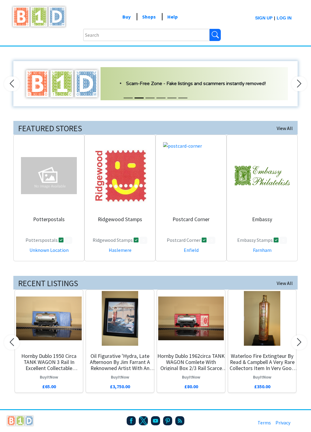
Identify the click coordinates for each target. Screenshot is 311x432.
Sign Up (263, 17)
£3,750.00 (120, 386)
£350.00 (262, 386)
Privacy (282, 423)
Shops (149, 17)
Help (172, 17)
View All (285, 128)
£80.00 (191, 386)
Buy (126, 17)
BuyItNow (49, 377)
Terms (264, 423)
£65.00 (49, 386)
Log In (284, 17)
